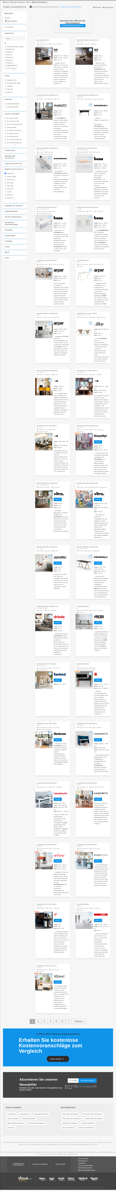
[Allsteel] (61, 976)
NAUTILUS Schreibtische (86, 1128)
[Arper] (61, 270)
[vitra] (101, 493)
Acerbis (10, 52)
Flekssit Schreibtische (88, 1123)
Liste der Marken (83, 1158)
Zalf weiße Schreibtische (70, 1123)
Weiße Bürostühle (13, 1118)
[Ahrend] (61, 854)
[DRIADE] (61, 616)
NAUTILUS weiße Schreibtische (92, 1114)
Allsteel (10, 63)
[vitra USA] (61, 493)
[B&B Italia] (61, 50)
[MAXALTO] (61, 105)
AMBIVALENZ (12, 65)
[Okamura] (61, 793)
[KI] (61, 914)
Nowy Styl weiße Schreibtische (72, 1118)
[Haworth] (101, 793)
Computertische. (25, 1114)
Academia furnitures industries (16, 47)
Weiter (79, 1021)
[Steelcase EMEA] (61, 733)
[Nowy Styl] (101, 435)
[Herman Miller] (101, 674)
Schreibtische (12, 1114)
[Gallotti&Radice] (101, 105)
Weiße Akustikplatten (29, 1118)
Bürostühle (11, 1128)
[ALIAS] (101, 323)
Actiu (9, 55)
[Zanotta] (61, 557)
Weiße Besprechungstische (16, 1123)
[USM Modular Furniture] (61, 380)
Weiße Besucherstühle (41, 1114)
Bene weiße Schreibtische (71, 1114)
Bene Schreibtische (69, 1128)
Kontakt (98, 442)
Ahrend (10, 57)
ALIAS (10, 60)
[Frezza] (101, 616)
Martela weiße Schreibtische (94, 1118)
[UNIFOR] (101, 914)
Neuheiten (10, 27)
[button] (15, 33)
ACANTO (10, 49)
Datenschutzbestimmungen (85, 1085)
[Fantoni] (61, 674)
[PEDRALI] (101, 557)
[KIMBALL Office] (101, 854)
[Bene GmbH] (101, 158)
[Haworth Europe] (101, 733)
